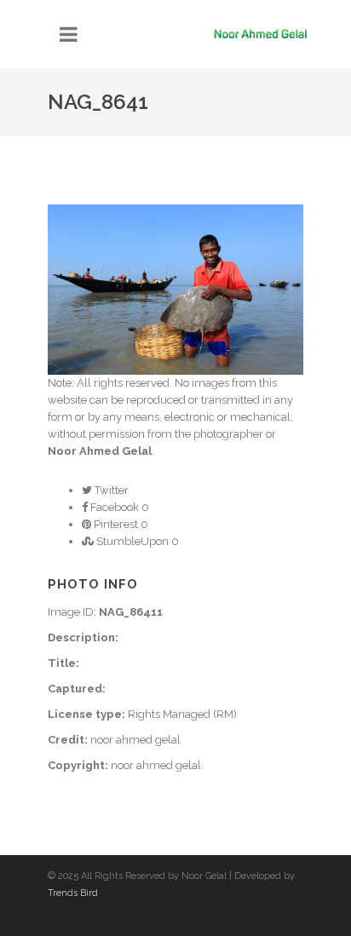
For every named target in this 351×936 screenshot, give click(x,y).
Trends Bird (73, 893)
